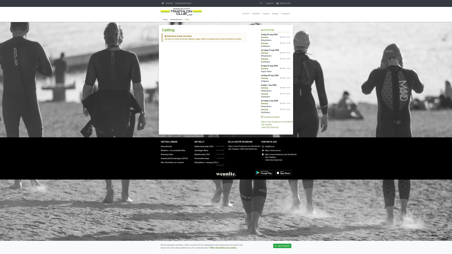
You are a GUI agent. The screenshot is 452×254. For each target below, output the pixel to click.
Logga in (269, 3)
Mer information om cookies (172, 162)
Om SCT (246, 14)
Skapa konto (284, 3)
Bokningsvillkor (167, 154)
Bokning (169, 3)
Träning (266, 14)
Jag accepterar (283, 246)
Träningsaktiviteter (183, 3)
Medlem (256, 14)
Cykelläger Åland (201, 150)
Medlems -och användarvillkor (173, 150)
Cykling (187, 19)
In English (285, 14)
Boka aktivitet (166, 146)
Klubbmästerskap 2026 (204, 146)
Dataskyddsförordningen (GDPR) (174, 158)
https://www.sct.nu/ (273, 150)
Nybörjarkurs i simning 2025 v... (207, 162)
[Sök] (261, 3)
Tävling (275, 14)
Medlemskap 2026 (202, 154)
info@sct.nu (269, 146)
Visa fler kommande (271, 117)
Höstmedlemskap (201, 158)
